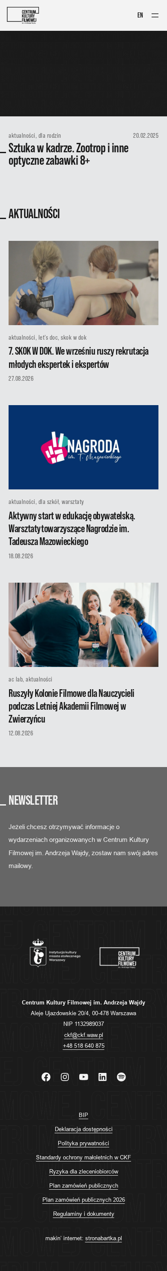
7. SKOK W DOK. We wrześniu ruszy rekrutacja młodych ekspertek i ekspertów (79, 358)
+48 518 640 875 (83, 1045)
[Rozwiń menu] (155, 15)
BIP (83, 1114)
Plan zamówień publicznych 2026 (83, 1199)
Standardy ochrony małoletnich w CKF (83, 1157)
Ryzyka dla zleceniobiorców (83, 1171)
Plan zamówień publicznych (83, 1185)
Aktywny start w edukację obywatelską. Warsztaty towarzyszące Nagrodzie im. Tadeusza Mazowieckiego (72, 529)
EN (140, 15)
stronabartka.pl (103, 1238)
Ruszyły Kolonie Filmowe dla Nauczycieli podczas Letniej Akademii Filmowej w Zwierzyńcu (71, 706)
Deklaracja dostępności (84, 1129)
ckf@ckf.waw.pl (83, 1034)
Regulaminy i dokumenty (83, 1213)
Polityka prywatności (83, 1143)
